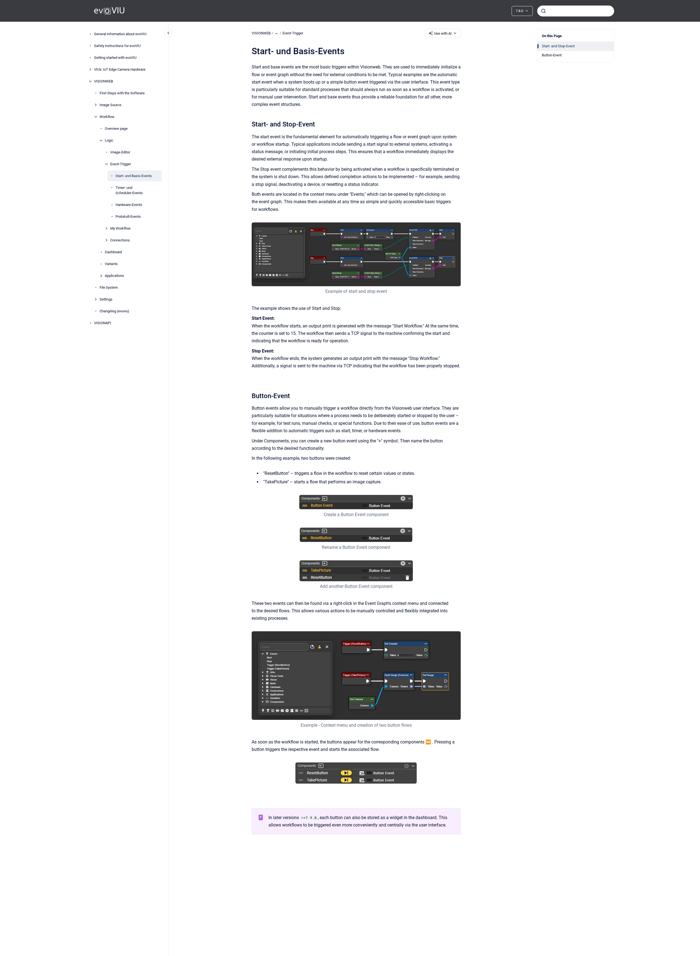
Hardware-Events (129, 205)
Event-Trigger (120, 164)
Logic (109, 140)
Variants (111, 264)
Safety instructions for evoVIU (117, 46)
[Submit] (543, 11)
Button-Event (552, 55)
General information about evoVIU (120, 34)
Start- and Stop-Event (558, 46)
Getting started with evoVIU (115, 58)
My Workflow (120, 228)
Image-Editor (120, 152)
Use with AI (443, 33)
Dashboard (113, 252)
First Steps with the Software (122, 93)
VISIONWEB (103, 81)
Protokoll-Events (128, 216)
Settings (106, 299)
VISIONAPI (102, 323)
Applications (114, 276)
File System (109, 287)
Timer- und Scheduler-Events (129, 190)
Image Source (110, 105)
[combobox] (575, 11)
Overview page (116, 128)
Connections (120, 240)
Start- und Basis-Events (134, 176)
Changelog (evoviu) (114, 311)
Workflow (107, 117)
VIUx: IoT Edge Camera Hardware (120, 69)
